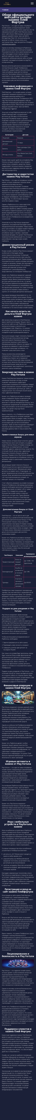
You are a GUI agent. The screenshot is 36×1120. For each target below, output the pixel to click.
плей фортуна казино (9, 44)
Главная (5, 10)
